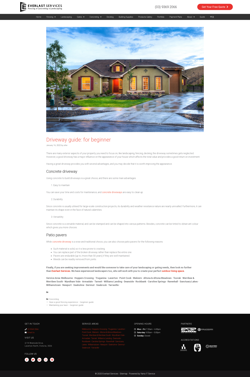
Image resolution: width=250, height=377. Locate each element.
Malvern (95, 332)
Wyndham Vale (118, 335)
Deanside (117, 338)
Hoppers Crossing (99, 329)
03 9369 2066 (33, 329)
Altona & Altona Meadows (110, 332)
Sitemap (123, 373)
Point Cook (86, 332)
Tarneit (94, 338)
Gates (79, 17)
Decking (110, 17)
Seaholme (113, 345)
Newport (103, 345)
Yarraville (95, 348)
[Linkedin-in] (39, 360)
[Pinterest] (52, 360)
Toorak (85, 335)
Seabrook (86, 348)
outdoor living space (173, 271)
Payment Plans (176, 17)
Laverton (121, 329)
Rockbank (86, 341)
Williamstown (93, 345)
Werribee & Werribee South (100, 335)
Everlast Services (61, 271)
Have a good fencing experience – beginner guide (71, 302)
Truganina (112, 329)
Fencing (49, 17)
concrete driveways (112, 192)
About (189, 17)
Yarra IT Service (148, 373)
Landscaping (66, 17)
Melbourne (86, 329)
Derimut (121, 345)
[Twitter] (33, 360)
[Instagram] (46, 360)
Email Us (31, 332)
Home (38, 17)
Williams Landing (105, 338)
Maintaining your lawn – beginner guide (66, 305)
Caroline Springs (98, 341)
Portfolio (160, 17)
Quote (202, 17)
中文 (212, 17)
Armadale (86, 338)
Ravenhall (110, 341)
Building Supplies (126, 17)
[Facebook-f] (27, 360)
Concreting (94, 17)
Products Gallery (145, 17)
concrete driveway (61, 241)
